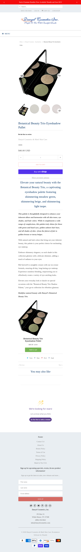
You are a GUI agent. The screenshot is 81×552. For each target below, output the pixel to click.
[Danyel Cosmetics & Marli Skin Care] (40, 21)
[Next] (59, 75)
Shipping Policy (40, 459)
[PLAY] (40, 76)
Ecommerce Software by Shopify (47, 533)
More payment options (40, 178)
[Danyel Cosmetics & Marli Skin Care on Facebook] (34, 505)
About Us (40, 445)
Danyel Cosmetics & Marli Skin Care (32, 139)
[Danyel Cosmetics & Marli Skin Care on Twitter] (31, 505)
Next (60, 365)
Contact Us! (40, 441)
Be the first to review (25, 134)
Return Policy (40, 449)
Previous (21, 365)
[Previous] (21, 75)
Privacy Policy (40, 456)
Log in (36, 11)
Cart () (46, 11)
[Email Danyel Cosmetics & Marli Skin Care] (50, 505)
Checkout (56, 11)
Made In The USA (40, 463)
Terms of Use (40, 452)
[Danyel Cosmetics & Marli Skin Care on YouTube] (38, 505)
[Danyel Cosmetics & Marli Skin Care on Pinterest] (42, 505)
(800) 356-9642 (26, 11)
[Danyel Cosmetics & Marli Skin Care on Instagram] (46, 505)
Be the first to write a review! (40, 420)
